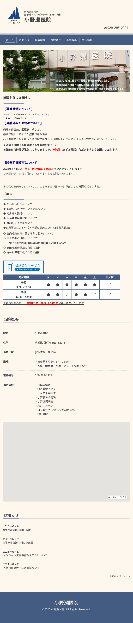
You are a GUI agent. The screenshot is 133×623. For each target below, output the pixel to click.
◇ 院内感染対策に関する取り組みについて (28, 233)
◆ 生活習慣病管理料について (20, 218)
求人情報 (87, 40)
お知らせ (24, 40)
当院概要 (71, 40)
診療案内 (40, 40)
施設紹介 (56, 40)
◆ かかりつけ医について (18, 204)
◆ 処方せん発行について (18, 213)
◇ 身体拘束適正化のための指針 (21, 252)
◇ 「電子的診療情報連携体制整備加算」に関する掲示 (34, 243)
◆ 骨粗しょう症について (18, 223)
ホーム (10, 40)
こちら (43, 186)
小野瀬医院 (66, 602)
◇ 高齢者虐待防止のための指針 (21, 247)
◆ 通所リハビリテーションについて (24, 208)
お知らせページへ (119, 576)
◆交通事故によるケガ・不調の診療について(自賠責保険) (36, 227)
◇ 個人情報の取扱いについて (20, 238)
